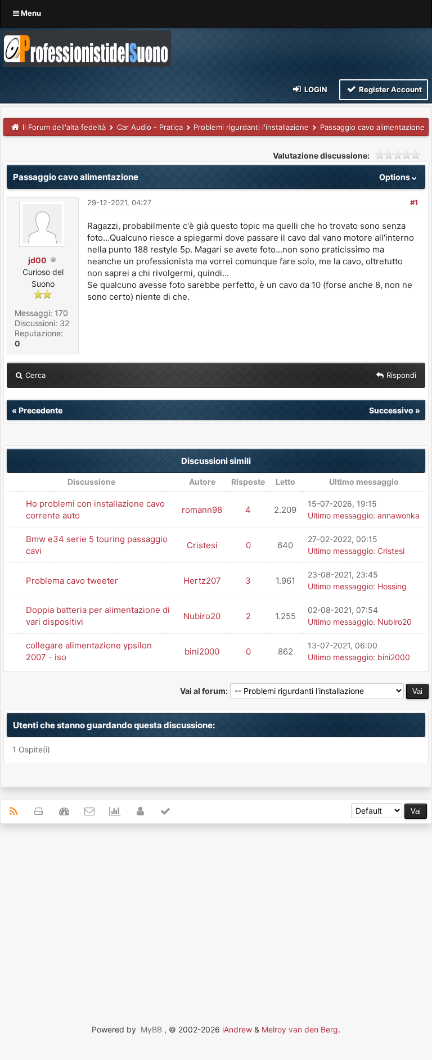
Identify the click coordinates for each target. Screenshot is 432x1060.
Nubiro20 (201, 616)
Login (315, 89)
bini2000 (201, 651)
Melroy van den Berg (300, 1029)
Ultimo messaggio (340, 515)
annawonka (398, 515)
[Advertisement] (216, 914)
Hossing (392, 586)
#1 (414, 202)
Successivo (391, 410)
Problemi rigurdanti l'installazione (251, 127)
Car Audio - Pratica (150, 127)
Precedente (40, 410)
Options (395, 177)
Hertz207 (202, 580)
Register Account (389, 89)
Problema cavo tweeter (72, 580)
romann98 (202, 509)
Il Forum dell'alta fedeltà (64, 127)
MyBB (151, 1029)
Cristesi (202, 545)
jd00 (37, 260)
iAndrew (237, 1029)
